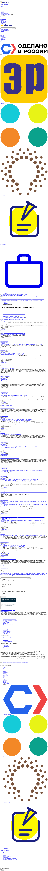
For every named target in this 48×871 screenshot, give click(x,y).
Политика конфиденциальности (10, 620)
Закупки (5, 674)
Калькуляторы (6, 622)
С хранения (5, 580)
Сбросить (8, 596)
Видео (1, 23)
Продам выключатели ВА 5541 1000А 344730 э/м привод (12, 334)
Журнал (2, 12)
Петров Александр (4, 513)
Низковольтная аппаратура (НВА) (10, 316)
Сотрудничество (6, 646)
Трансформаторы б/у (4, 573)
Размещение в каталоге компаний (10, 638)
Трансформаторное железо (22, 573)
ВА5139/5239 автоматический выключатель (9, 458)
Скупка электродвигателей (6, 575)
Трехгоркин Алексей (4, 553)
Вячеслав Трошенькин (5, 376)
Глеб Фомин (3, 389)
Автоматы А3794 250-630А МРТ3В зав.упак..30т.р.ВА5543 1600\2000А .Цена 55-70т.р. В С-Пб (20, 480)
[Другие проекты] (1, 54)
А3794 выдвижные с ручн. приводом (8, 559)
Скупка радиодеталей (25, 574)
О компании (5, 630)
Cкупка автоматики (33, 573)
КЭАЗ (4, 591)
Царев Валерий (3, 362)
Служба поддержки (7, 631)
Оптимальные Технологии (6, 464)
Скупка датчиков (13, 573)
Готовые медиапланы (7, 641)
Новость (2, 20)
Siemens (18, 591)
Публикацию (3, 21)
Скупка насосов (15, 575)
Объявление (3, 17)
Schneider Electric (11, 591)
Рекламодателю (6, 647)
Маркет (4, 673)
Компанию (2, 16)
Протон (23, 591)
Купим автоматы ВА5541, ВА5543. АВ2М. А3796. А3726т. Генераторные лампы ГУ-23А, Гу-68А (21, 344)
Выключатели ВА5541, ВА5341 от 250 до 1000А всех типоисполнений (15, 420)
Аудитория (5, 648)
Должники (5, 623)
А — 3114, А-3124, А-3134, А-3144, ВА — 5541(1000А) (12, 546)
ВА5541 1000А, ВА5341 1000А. (7, 408)
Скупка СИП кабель (16, 574)
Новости (5, 668)
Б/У (15, 580)
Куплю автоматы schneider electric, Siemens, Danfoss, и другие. (13, 395)
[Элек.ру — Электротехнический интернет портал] (5, 3)
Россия (4, 587)
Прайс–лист (3, 19)
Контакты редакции (7, 629)
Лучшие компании (4, 13)
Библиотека (5, 676)
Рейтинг (2, 14)
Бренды (4, 671)
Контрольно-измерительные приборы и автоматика (14, 314)
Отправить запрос (4, 331)
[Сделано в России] (24, 53)
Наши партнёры (6, 632)
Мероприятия (6, 679)
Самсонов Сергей (4, 442)
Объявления (5, 672)
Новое (11, 580)
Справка (5, 621)
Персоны (5, 680)
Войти (7, 30)
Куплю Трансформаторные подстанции (8, 381)
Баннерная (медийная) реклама (9, 637)
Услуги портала (7, 14)
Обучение (5, 677)
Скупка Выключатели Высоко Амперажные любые (11, 321)
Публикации (5, 640)
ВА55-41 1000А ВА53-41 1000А (7, 368)
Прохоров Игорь (4, 416)
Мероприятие (3, 22)
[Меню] (1, 1)
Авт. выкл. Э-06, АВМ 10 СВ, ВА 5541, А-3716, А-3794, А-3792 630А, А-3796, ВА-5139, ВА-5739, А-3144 (23, 535)
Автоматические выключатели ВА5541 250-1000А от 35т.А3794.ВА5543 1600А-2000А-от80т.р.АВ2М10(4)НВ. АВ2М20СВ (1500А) (19, 447)
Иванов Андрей (3, 350)
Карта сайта (5, 633)
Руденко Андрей (4, 329)
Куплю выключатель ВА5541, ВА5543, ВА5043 (10, 434)
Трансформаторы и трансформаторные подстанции (14, 317)
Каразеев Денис (3, 338)
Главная (4, 667)
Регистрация (3, 30)
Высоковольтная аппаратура (9, 312)
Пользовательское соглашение (9, 619)
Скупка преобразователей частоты (37, 574)
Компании (5, 669)
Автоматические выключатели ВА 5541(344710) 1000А (12, 354)
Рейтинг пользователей (8, 624)
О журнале (5, 645)
